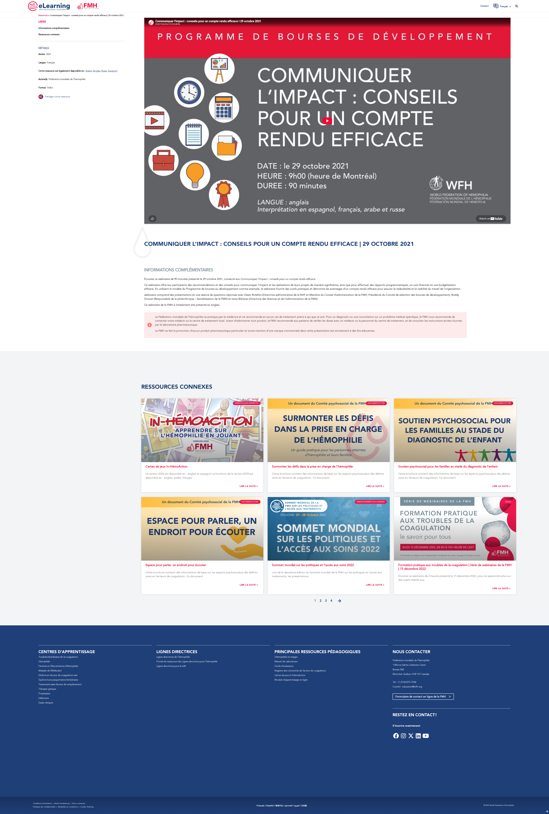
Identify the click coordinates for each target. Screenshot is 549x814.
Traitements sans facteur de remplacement (60, 684)
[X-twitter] (410, 735)
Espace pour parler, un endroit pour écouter (176, 565)
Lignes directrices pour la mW (171, 666)
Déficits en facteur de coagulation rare (57, 675)
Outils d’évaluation (284, 666)
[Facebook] (396, 735)
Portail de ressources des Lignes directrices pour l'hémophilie (186, 662)
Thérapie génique (47, 689)
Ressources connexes (48, 34)
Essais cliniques (45, 703)
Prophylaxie (44, 694)
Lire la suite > (249, 486)
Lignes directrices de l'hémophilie (173, 657)
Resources (43, 15)
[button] (506, 6)
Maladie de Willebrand (49, 671)
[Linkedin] (418, 735)
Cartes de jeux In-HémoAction (166, 466)
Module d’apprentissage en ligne (291, 680)
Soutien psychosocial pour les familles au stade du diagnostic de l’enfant (448, 466)
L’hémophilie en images (286, 657)
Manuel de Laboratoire (286, 662)
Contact (484, 6)
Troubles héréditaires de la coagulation (58, 657)
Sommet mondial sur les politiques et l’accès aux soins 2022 (313, 565)
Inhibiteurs (43, 698)
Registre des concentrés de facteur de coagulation (300, 671)
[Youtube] (425, 735)
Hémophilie (44, 662)
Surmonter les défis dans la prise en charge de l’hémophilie (312, 466)
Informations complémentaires (53, 28)
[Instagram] (403, 735)
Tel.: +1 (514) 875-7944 (404, 682)
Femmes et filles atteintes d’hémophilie (58, 666)
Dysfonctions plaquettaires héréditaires (58, 680)
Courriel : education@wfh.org (407, 687)
